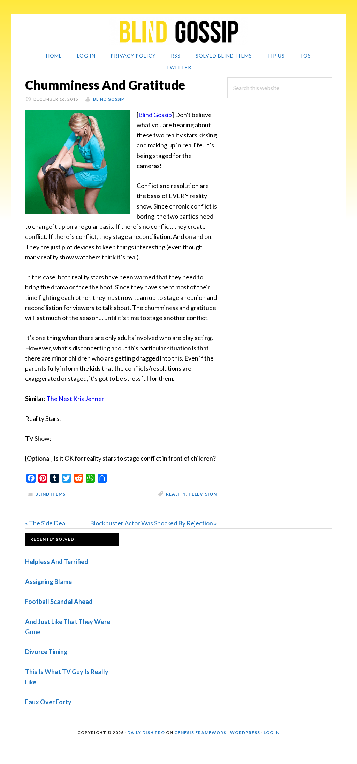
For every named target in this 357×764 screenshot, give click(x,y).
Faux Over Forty (48, 702)
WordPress (245, 732)
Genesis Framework (200, 732)
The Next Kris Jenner (75, 398)
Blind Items (50, 494)
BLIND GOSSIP (178, 31)
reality (176, 494)
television (202, 494)
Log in (272, 732)
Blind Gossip (155, 115)
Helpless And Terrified (56, 562)
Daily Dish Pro (146, 732)
